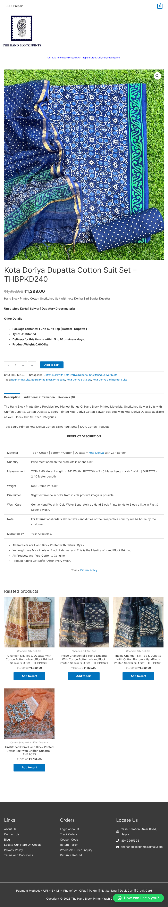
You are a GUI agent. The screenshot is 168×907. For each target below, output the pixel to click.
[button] (157, 76)
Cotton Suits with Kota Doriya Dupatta (66, 374)
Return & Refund (71, 855)
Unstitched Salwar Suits (103, 374)
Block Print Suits (55, 379)
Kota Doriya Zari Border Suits (110, 379)
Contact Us (11, 834)
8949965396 (130, 840)
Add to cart (51, 364)
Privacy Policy (13, 850)
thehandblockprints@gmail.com (142, 846)
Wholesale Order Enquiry (76, 850)
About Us (10, 829)
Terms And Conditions (18, 855)
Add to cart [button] (29, 676)
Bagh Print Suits (20, 379)
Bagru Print (38, 379)
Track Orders (68, 834)
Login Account (69, 829)
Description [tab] (12, 397)
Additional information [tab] (39, 397)
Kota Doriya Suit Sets (79, 379)
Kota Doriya (96, 452)
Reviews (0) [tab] (66, 397)
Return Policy (89, 570)
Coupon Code (69, 839)
